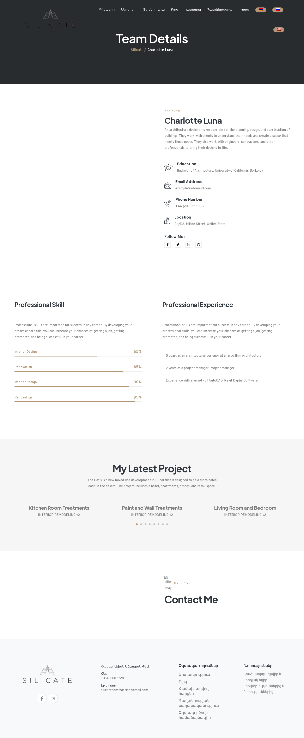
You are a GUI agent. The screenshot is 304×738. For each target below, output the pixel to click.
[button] (137, 524)
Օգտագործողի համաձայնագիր (195, 715)
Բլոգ (174, 10)
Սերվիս (127, 10)
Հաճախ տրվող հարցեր (193, 691)
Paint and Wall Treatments (152, 508)
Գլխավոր (107, 10)
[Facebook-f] (42, 698)
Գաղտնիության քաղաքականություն (199, 703)
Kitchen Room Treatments (59, 508)
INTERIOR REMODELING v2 (59, 515)
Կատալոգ (192, 10)
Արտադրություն (194, 674)
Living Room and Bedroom (245, 508)
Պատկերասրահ (221, 10)
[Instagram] (53, 698)
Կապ (245, 10)
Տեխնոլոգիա (154, 10)
